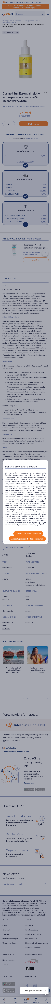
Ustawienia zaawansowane (28, 533)
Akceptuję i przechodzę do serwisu (27, 539)
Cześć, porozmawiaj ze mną (34, 990)
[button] (47, 988)
